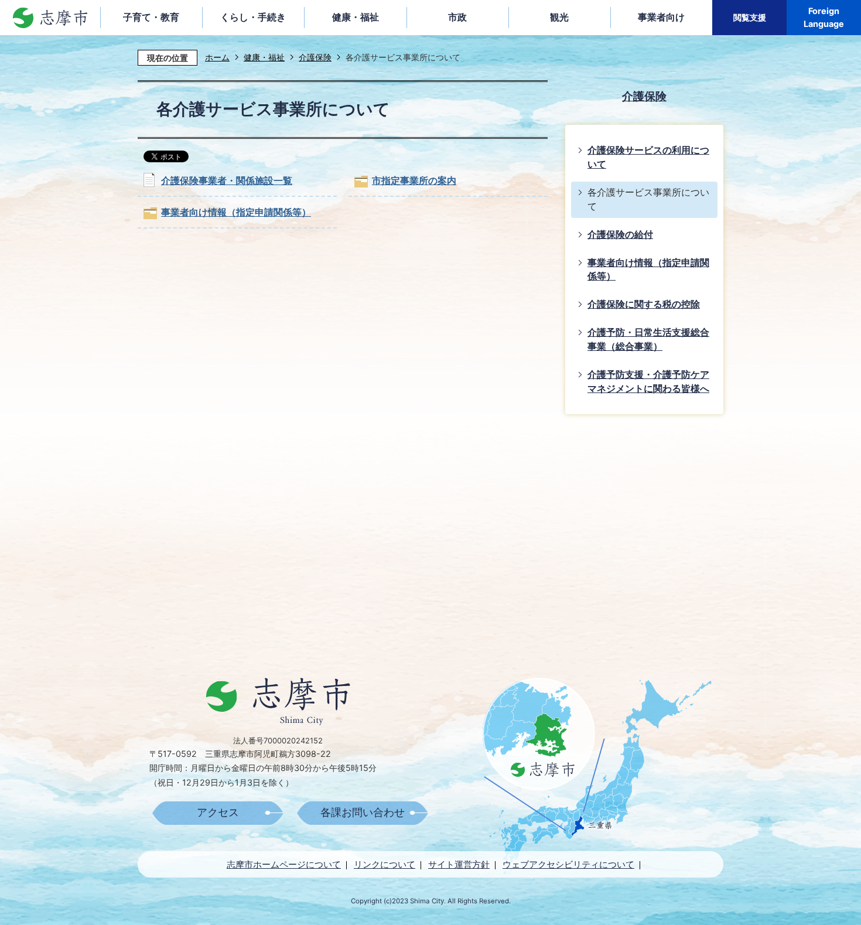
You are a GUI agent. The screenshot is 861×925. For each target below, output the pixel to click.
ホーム (217, 57)
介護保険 (315, 57)
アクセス (218, 812)
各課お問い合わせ (362, 812)
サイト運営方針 (459, 864)
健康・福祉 (264, 57)
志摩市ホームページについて (284, 864)
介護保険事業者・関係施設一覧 (226, 180)
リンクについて (384, 864)
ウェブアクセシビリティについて (568, 864)
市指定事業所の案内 (414, 180)
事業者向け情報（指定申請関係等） (236, 212)
